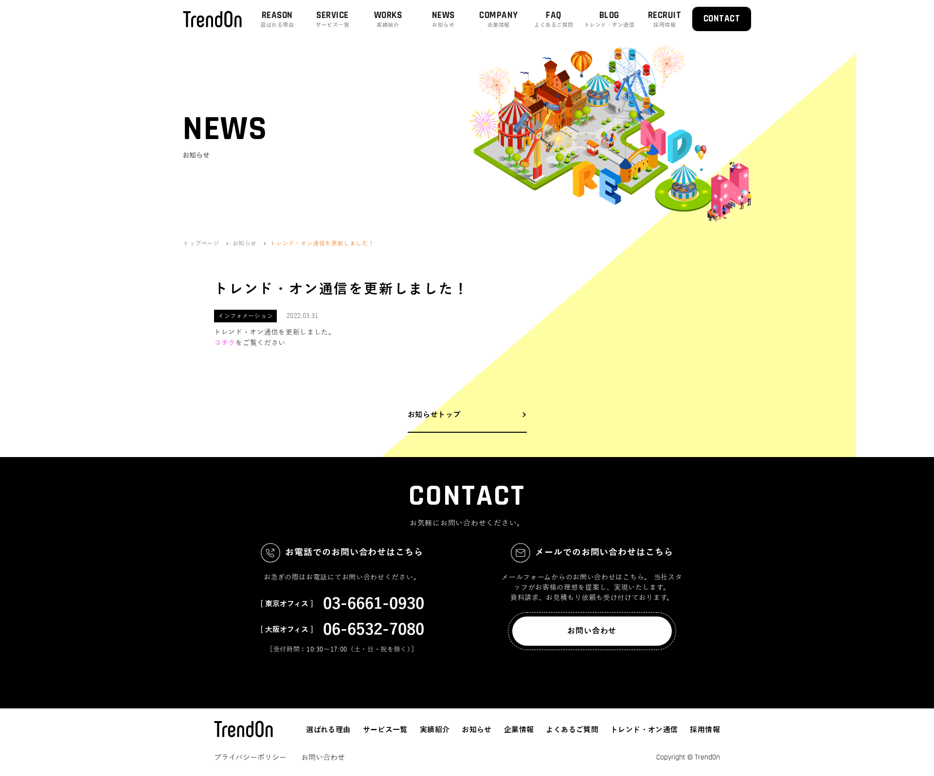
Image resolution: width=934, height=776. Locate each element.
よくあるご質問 (572, 730)
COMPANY (498, 18)
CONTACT (721, 19)
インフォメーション (245, 316)
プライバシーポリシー (250, 757)
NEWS (443, 18)
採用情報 (705, 730)
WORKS (388, 18)
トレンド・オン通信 (644, 730)
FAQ (553, 18)
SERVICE (332, 18)
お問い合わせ (591, 631)
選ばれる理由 (328, 730)
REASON (277, 18)
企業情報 (519, 730)
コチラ (224, 343)
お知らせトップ (434, 415)
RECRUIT (664, 18)
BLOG (609, 18)
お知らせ (477, 730)
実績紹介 (435, 730)
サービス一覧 (385, 730)
